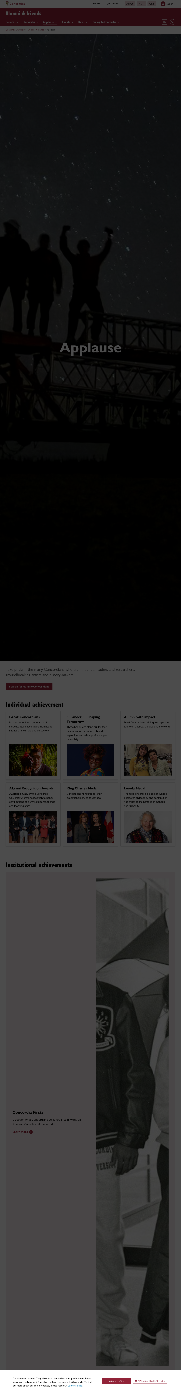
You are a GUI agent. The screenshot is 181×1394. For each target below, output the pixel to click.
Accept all (116, 1381)
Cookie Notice (75, 1385)
